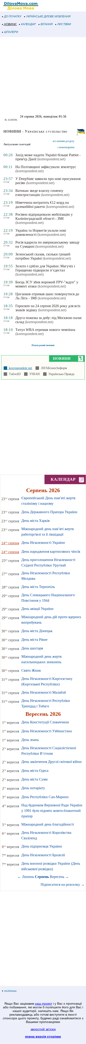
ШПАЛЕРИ (11, 32)
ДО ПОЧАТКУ (12, 16)
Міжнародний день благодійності (47, 824)
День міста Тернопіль (38, 587)
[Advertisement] (43, 76)
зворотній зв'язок (43, 1029)
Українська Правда (60, 374)
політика (10, 991)
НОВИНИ (10, 24)
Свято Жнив (31, 670)
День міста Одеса (34, 771)
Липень (28, 877)
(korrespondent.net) (51, 159)
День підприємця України (41, 846)
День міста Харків (35, 521)
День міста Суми (34, 779)
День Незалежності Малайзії (43, 692)
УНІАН (34, 374)
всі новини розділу (63, 141)
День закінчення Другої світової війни (51, 762)
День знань (30, 740)
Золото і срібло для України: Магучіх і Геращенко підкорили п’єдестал (45, 268)
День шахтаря (32, 648)
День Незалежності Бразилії (43, 855)
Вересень (57, 877)
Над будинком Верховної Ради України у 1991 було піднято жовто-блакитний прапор (51, 810)
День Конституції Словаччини (45, 722)
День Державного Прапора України (49, 512)
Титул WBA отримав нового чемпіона (45, 330)
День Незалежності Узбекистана (46, 731)
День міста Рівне (34, 639)
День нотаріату (33, 788)
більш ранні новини (43, 345)
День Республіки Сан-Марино (45, 797)
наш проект (43, 1003)
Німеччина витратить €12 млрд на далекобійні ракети (42, 205)
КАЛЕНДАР (28, 24)
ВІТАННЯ (46, 24)
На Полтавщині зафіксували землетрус (45, 167)
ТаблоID (14, 374)
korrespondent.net (19, 368)
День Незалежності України (43, 543)
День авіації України (37, 609)
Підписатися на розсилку (63, 884)
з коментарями (65, 147)
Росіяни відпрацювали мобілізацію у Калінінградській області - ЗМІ (44, 216)
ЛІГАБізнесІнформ (53, 368)
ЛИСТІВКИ (64, 24)
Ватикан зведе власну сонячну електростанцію (39, 193)
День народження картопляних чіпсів (50, 551)
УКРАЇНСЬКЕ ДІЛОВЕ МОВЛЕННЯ (48, 16)
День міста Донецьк (37, 631)
